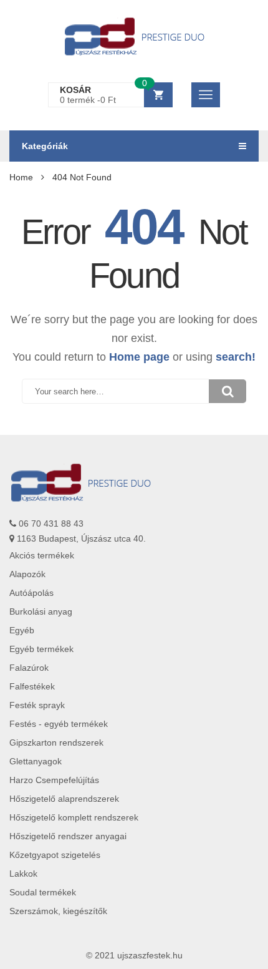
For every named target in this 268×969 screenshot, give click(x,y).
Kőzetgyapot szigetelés (54, 855)
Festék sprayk (37, 705)
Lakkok (23, 874)
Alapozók (27, 574)
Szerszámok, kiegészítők (58, 911)
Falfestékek (32, 686)
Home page (139, 357)
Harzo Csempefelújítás (54, 780)
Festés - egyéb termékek (58, 724)
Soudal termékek (42, 892)
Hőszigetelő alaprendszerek (64, 799)
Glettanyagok (35, 761)
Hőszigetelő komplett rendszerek (73, 817)
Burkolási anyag (40, 611)
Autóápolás (31, 593)
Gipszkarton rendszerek (56, 742)
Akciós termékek (41, 555)
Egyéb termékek (41, 649)
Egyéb (21, 630)
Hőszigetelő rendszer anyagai (68, 836)
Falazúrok (29, 668)
